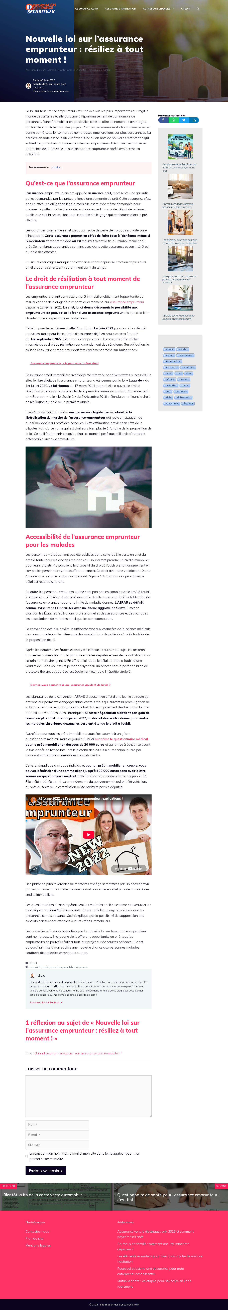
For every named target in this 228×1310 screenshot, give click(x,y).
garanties (56, 967)
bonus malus (171, 367)
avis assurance (186, 355)
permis (83, 967)
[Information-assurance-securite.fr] (41, 8)
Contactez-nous (37, 1231)
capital (169, 373)
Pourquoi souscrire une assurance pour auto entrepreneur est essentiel (179, 279)
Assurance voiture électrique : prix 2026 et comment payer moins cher (179, 167)
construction (171, 385)
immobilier (69, 967)
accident (169, 349)
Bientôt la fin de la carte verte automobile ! (43, 1194)
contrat (185, 385)
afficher (56, 167)
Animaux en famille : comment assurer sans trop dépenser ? (177, 205)
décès (168, 397)
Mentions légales (38, 1245)
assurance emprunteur (127, 302)
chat (179, 373)
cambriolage (188, 367)
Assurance (31, 70)
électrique (188, 403)
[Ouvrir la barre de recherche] (197, 9)
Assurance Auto (86, 8)
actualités (36, 967)
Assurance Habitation (120, 8)
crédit (46, 967)
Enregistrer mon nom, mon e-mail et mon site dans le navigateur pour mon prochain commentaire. (84, 1156)
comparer (184, 379)
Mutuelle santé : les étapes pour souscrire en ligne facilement (178, 317)
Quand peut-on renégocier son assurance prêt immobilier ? (78, 1053)
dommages (181, 391)
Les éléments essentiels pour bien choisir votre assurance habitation (179, 241)
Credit (185, 8)
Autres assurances (156, 8)
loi (77, 967)
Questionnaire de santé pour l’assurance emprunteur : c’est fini (168, 1197)
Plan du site (34, 1238)
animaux (169, 355)
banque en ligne (173, 361)
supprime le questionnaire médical (121, 739)
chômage (170, 379)
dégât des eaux (184, 397)
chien (188, 373)
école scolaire (172, 403)
